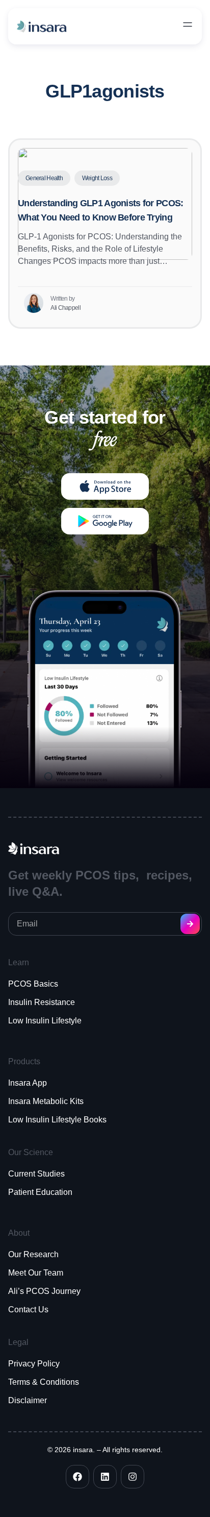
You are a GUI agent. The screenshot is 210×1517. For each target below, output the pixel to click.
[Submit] (190, 924)
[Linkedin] (105, 1476)
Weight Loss (97, 178)
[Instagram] (132, 1476)
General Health (44, 178)
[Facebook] (77, 1476)
